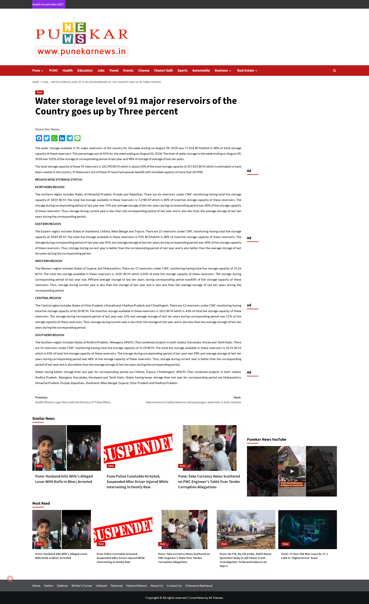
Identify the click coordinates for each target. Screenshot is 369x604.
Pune (36, 70)
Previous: (73, 400)
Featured (117, 585)
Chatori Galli (163, 70)
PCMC (53, 70)
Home (36, 585)
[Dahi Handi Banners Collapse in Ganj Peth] (292, 471)
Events (128, 70)
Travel (113, 70)
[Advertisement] (292, 204)
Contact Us (174, 585)
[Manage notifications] (10, 579)
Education (85, 70)
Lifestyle (101, 585)
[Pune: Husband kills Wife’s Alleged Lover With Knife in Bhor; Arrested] (66, 448)
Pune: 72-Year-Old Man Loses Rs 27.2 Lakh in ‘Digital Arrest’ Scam (304, 556)
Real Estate (245, 70)
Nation (48, 585)
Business (221, 70)
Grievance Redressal (198, 585)
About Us (156, 585)
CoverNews (196, 597)
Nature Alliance (136, 585)
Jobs (101, 70)
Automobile (201, 70)
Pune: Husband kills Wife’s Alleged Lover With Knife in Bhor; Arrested (64, 479)
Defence (62, 585)
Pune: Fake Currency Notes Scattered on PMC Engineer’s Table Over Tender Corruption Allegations (209, 482)
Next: (193, 400)
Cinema (143, 70)
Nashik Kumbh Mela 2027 (47, 4)
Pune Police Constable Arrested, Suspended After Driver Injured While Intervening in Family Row (137, 482)
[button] (334, 70)
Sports (183, 70)
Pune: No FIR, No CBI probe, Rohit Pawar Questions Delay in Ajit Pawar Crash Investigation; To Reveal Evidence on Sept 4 (246, 560)
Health (68, 70)
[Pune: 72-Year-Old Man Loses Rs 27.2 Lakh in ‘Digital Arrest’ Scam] (307, 529)
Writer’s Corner (81, 585)
